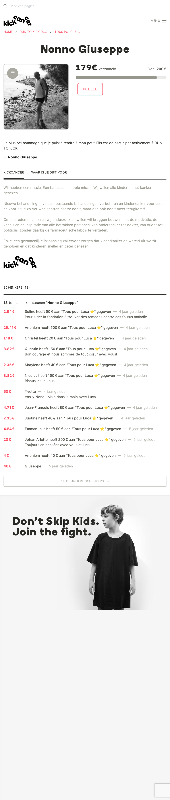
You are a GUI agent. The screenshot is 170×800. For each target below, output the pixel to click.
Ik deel (90, 89)
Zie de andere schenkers (82, 481)
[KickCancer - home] (18, 21)
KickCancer (14, 172)
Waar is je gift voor (49, 172)
